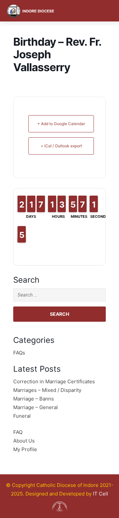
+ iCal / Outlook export (61, 145)
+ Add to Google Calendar (61, 123)
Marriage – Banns (33, 399)
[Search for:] (59, 295)
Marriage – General (35, 407)
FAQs (19, 353)
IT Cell (100, 494)
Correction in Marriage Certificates (54, 381)
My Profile (25, 449)
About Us (24, 441)
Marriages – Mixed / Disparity (47, 390)
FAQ (17, 432)
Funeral (22, 416)
